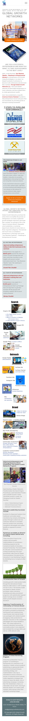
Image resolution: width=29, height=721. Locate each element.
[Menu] (24, 3)
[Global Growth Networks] (12, 3)
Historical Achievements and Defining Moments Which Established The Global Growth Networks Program (14, 463)
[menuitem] (24, 3)
